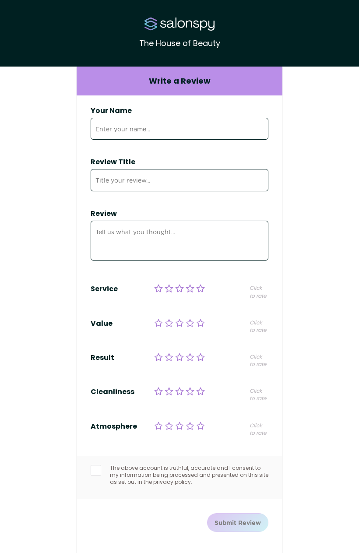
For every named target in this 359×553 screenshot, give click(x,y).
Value (102, 323)
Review (104, 213)
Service (104, 289)
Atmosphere (114, 426)
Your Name (111, 111)
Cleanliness (112, 392)
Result (102, 358)
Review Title (113, 162)
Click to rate (258, 291)
